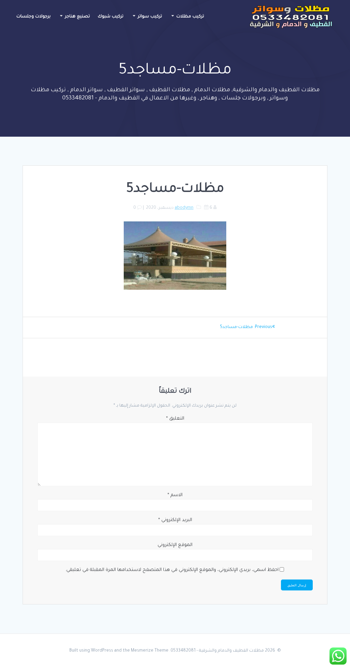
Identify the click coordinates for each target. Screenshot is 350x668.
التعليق (175, 418)
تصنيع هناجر (77, 16)
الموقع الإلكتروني (175, 545)
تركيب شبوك (110, 16)
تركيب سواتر (150, 16)
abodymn (184, 208)
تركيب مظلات (190, 16)
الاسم (175, 495)
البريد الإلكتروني (175, 520)
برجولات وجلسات (33, 16)
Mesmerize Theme (150, 651)
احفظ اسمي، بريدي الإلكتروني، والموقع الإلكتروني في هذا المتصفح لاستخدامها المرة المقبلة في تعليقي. (172, 570)
